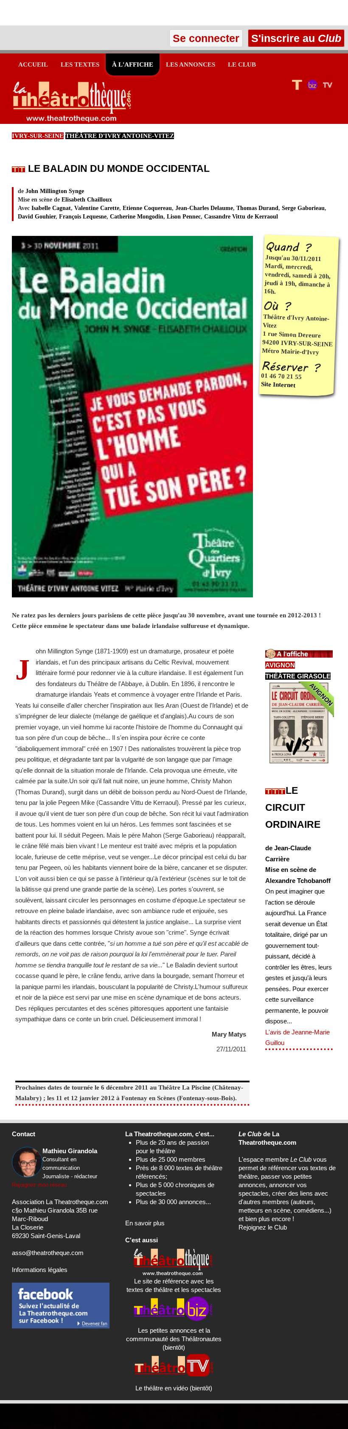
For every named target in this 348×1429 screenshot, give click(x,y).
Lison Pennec (184, 216)
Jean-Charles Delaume (204, 208)
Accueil (33, 64)
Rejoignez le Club (263, 1227)
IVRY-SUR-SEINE (38, 135)
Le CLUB (242, 64)
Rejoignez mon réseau (39, 1185)
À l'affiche (132, 64)
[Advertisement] (99, 12)
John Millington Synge (54, 191)
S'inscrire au (294, 38)
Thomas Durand (257, 208)
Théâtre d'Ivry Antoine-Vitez (119, 135)
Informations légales (39, 1269)
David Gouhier (37, 216)
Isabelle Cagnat (51, 208)
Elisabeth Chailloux (87, 199)
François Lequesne (83, 216)
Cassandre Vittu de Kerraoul (241, 216)
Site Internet (278, 385)
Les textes (80, 64)
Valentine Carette (96, 208)
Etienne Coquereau (147, 208)
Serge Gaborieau (303, 208)
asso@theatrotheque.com (48, 1252)
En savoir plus (145, 1223)
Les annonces (190, 64)
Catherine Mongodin (136, 216)
